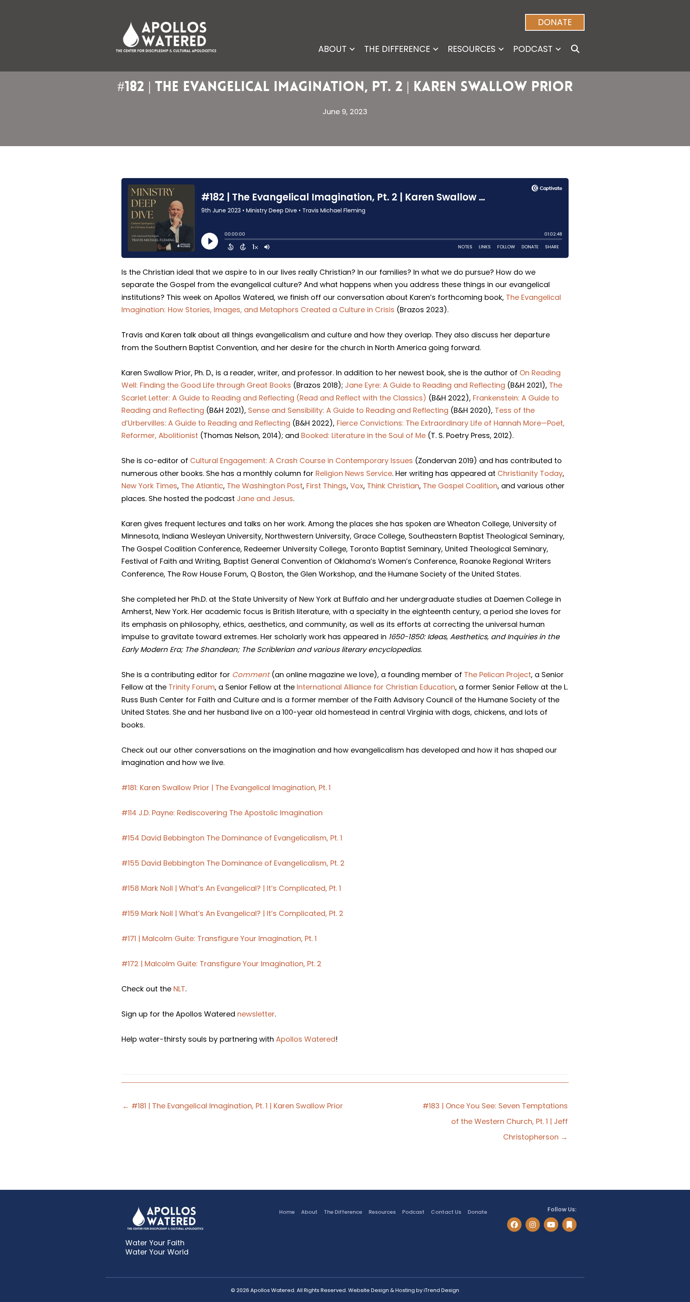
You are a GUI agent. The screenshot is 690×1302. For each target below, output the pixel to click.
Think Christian (393, 486)
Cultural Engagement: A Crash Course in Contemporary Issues (302, 461)
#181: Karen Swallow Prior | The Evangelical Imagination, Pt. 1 (226, 788)
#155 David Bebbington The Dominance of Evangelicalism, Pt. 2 (233, 863)
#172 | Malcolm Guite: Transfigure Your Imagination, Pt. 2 (221, 964)
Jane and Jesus (265, 498)
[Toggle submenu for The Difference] (435, 49)
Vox (356, 486)
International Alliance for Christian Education (376, 687)
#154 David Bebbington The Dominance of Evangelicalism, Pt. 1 (231, 838)
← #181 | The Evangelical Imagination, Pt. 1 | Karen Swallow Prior (232, 1106)
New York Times (149, 486)
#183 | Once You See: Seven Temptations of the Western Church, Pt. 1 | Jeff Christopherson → (495, 1108)
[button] (555, 22)
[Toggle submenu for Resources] (501, 49)
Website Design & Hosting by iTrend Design (403, 1290)
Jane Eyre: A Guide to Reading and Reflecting (425, 385)
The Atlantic (202, 486)
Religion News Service (353, 473)
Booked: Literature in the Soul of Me (363, 435)
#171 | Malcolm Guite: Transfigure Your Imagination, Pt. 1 (219, 938)
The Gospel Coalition (460, 486)
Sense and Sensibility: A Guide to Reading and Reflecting (348, 410)
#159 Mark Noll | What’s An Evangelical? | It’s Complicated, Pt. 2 (232, 913)
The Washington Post (265, 486)
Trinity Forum (192, 687)
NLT (179, 989)
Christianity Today (530, 473)
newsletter (256, 1014)
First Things (326, 486)
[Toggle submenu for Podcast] (558, 49)
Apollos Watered (305, 1039)
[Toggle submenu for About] (352, 49)
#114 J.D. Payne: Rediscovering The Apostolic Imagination (222, 813)
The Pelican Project (497, 675)
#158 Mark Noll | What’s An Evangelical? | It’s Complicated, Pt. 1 (231, 888)
